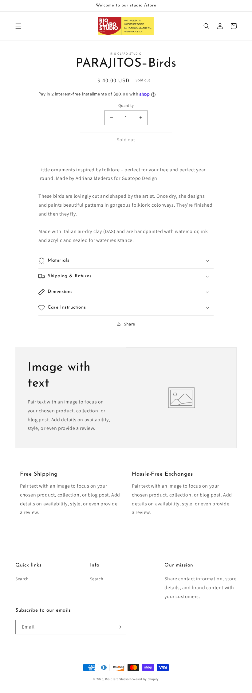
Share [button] (129, 324)
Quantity (126, 105)
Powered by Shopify (144, 679)
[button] (18, 26)
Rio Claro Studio (116, 679)
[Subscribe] (119, 627)
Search (22, 579)
